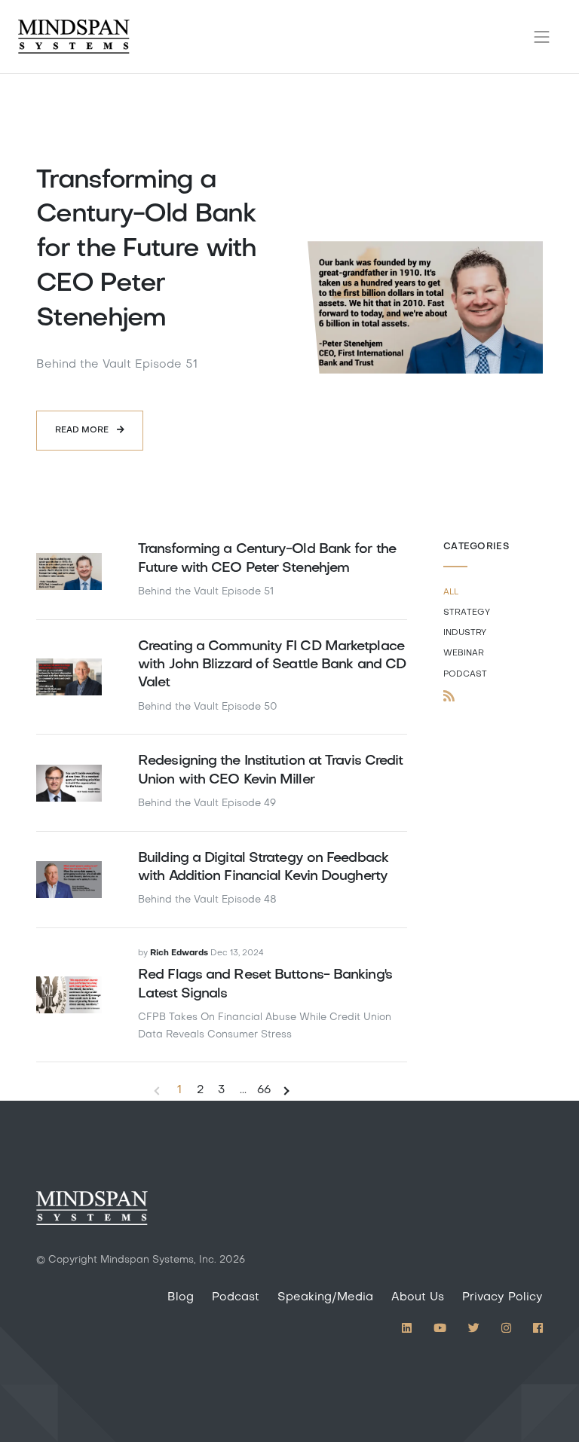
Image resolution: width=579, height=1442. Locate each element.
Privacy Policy (502, 1297)
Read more (83, 430)
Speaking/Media (325, 1297)
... (243, 1090)
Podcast (235, 1297)
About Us (417, 1297)
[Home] (74, 37)
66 (264, 1090)
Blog (180, 1297)
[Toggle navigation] (542, 36)
